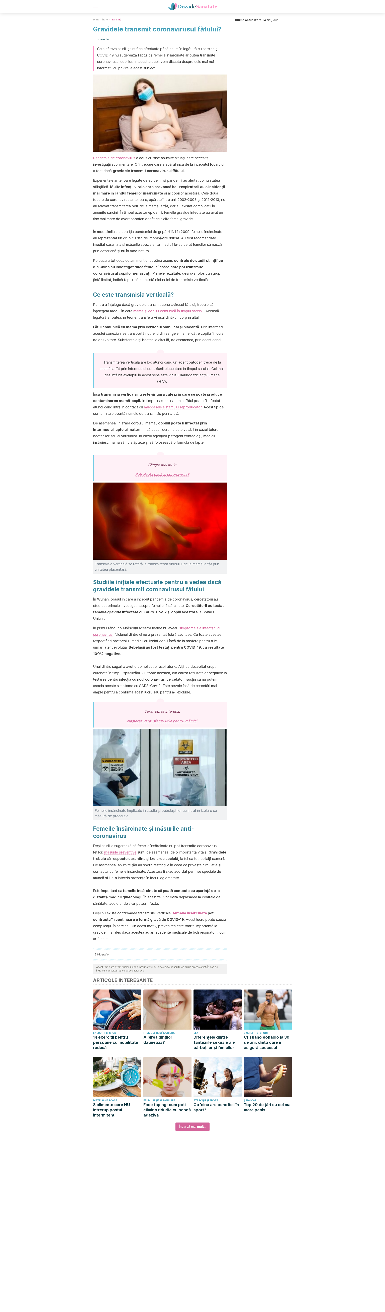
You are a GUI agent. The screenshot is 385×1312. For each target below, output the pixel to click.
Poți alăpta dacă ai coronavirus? (162, 474)
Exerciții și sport (105, 1032)
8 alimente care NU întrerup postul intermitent (111, 1110)
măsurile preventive (120, 852)
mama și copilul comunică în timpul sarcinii (168, 311)
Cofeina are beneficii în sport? (216, 1107)
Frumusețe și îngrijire (159, 1032)
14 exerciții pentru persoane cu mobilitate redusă (115, 1042)
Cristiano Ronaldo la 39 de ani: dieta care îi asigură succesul (266, 1042)
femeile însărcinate (190, 913)
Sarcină (116, 19)
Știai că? (250, 1100)
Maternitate (100, 19)
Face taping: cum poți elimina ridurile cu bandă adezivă (167, 1110)
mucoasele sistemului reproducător (173, 407)
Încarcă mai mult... (192, 1126)
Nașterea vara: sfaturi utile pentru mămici (162, 721)
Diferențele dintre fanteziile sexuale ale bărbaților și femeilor (214, 1042)
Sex (196, 1032)
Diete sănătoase (105, 1100)
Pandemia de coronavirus (114, 158)
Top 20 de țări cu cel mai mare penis (268, 1107)
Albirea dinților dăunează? (157, 1040)
